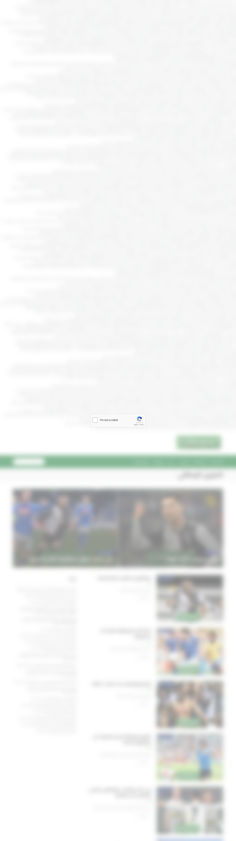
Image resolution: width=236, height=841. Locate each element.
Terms (141, 425)
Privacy (136, 425)
